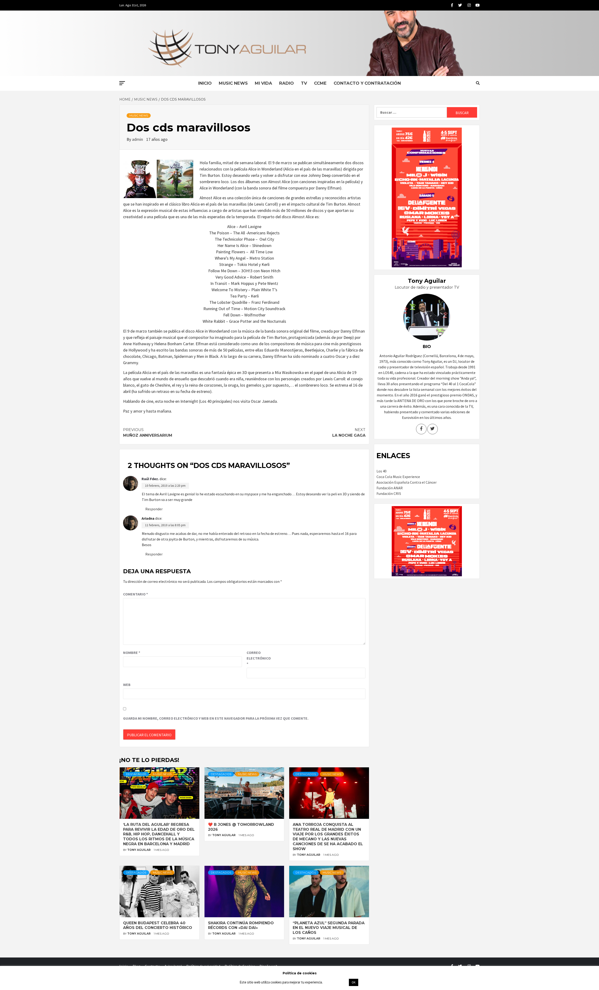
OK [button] (353, 982)
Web (127, 684)
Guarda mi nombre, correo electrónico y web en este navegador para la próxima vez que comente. (215, 718)
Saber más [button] (335, 982)
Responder (154, 509)
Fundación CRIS (388, 493)
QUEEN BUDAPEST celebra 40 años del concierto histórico (157, 925)
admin (138, 139)
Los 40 (381, 471)
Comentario (135, 594)
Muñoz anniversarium (147, 433)
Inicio (205, 83)
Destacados (136, 774)
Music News (233, 83)
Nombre (131, 652)
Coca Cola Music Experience (398, 476)
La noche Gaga (348, 433)
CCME (320, 83)
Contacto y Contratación (367, 83)
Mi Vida (263, 83)
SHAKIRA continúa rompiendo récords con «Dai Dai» (241, 925)
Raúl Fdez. (150, 478)
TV (304, 83)
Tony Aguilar (139, 850)
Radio (286, 83)
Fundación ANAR (389, 488)
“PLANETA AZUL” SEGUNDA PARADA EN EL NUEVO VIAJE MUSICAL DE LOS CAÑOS (329, 928)
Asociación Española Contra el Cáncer (406, 482)
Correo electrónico (258, 658)
